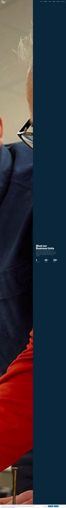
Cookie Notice (13, 507)
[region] (33, 506)
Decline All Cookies (50, 506)
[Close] (65, 506)
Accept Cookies (56, 506)
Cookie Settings (45, 506)
